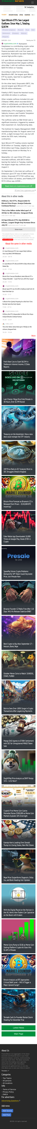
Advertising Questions (10, 1101)
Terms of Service (9, 1089)
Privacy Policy (8, 1092)
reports (6, 37)
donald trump (13, 15)
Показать (4, 1071)
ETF (33, 30)
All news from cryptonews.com (24, 190)
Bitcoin (24, 33)
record (34, 15)
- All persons (6, 1081)
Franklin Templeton (9, 30)
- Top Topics (6, 1078)
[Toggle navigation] (32, 3)
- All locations (7, 1083)
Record (21, 30)
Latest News (18, 1028)
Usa (28, 30)
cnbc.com (9, 324)
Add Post (6, 1115)
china (21, 15)
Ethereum (7, 33)
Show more (18, 229)
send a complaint (8, 239)
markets (27, 15)
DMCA (5, 1094)
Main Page (18, 1034)
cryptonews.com (11, 248)
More (33, 335)
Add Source (7, 1111)
